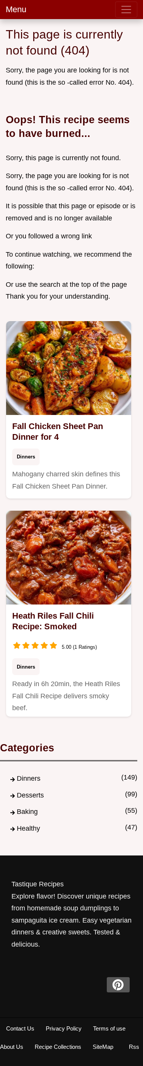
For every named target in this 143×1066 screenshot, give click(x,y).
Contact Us (20, 1028)
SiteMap (103, 1046)
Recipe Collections (58, 1046)
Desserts (30, 795)
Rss (134, 1046)
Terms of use (109, 1028)
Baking (27, 811)
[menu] (126, 10)
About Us (11, 1046)
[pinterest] (118, 984)
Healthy (28, 828)
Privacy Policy (64, 1028)
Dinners (26, 457)
